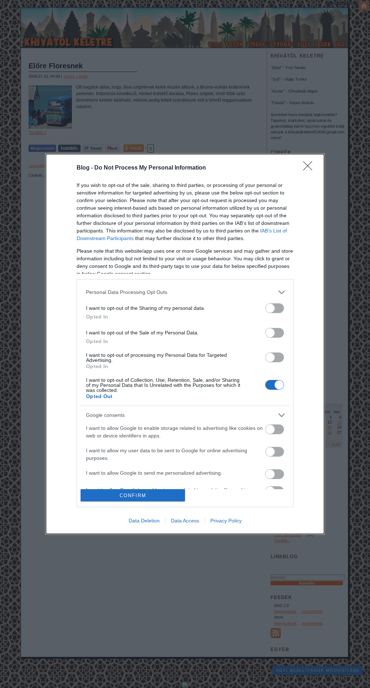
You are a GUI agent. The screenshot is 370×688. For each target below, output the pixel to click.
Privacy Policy (226, 521)
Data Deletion (144, 521)
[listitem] (185, 292)
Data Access (185, 521)
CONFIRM (133, 495)
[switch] (274, 308)
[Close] (310, 168)
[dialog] (185, 344)
